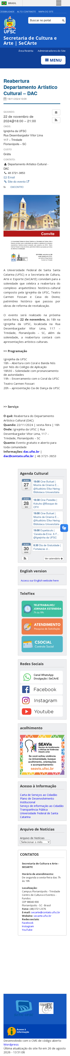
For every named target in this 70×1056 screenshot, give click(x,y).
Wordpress (11, 1044)
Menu (55, 60)
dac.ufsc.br (31, 451)
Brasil (12, 3)
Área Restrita (26, 50)
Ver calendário (53, 558)
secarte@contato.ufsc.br (45, 912)
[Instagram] (41, 704)
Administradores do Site (52, 50)
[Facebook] (41, 693)
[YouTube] (41, 715)
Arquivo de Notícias (32, 838)
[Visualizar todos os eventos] (56, 112)
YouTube (27, 929)
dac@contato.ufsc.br (19, 456)
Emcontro (17, 186)
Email (11, 177)
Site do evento (16, 181)
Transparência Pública (34, 809)
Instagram (28, 926)
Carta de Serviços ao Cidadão (38, 795)
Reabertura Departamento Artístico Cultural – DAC (30, 87)
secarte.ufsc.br (42, 916)
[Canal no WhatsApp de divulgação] (41, 682)
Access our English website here (40, 580)
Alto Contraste (26, 11)
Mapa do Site (45, 11)
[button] (56, 120)
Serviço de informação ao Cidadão (42, 806)
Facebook (27, 922)
